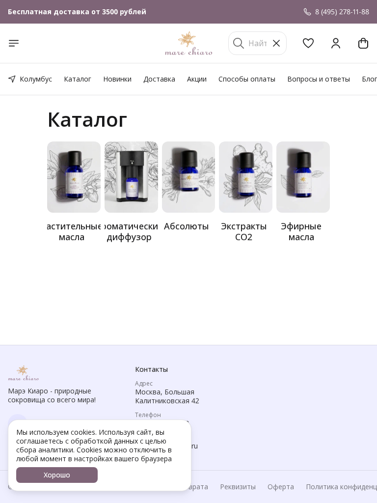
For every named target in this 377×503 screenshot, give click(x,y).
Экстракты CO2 (244, 231)
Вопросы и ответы (318, 79)
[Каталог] (14, 43)
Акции (197, 79)
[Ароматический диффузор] (131, 177)
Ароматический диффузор (129, 231)
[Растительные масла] (74, 177)
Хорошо (57, 474)
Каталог (77, 79)
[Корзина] (363, 43)
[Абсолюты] (188, 177)
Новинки (117, 79)
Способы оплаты (246, 79)
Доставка (159, 79)
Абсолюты (186, 226)
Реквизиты (238, 486)
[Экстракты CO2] (245, 177)
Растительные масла (72, 231)
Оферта (281, 486)
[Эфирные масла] (303, 177)
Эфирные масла (301, 231)
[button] (308, 43)
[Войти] (336, 43)
